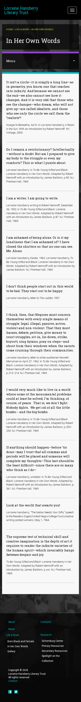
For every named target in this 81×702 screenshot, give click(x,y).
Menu (10, 61)
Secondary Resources (54, 651)
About (11, 622)
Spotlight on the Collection (51, 658)
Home (9, 29)
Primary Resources (53, 646)
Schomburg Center (52, 641)
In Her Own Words (17, 646)
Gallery (11, 651)
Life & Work (22, 29)
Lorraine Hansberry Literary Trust (21, 10)
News (11, 629)
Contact (12, 681)
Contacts (45, 622)
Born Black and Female (20, 641)
